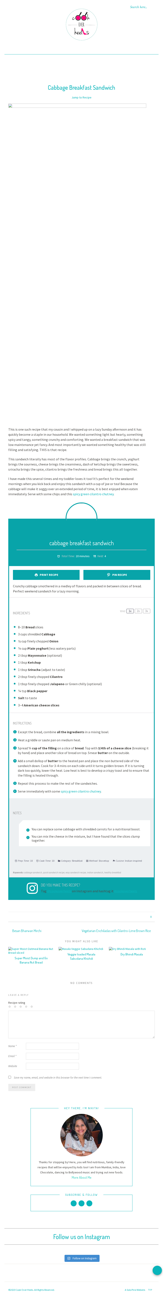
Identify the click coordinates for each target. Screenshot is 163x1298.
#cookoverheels (125, 891)
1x (130, 611)
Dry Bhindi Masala (132, 954)
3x (146, 611)
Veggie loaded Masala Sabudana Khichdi (81, 956)
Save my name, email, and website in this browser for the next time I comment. (58, 1077)
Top (150, 1289)
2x (138, 611)
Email (12, 1056)
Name (12, 1046)
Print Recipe (48, 575)
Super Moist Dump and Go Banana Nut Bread (31, 960)
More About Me (81, 1177)
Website (12, 1066)
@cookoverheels (59, 891)
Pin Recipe (119, 575)
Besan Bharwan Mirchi (26, 931)
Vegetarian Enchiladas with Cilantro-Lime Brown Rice (116, 931)
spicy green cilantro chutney (93, 494)
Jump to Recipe (81, 97)
